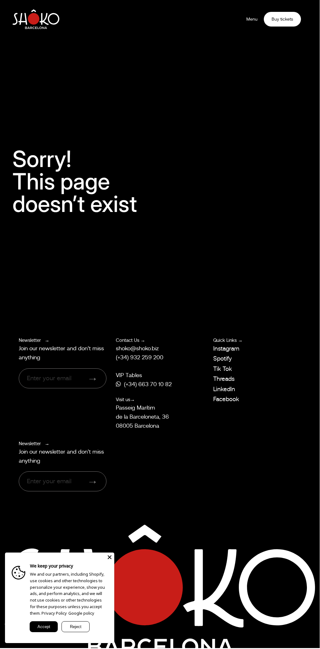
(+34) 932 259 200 (139, 357)
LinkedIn (224, 389)
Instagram (226, 348)
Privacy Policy (54, 613)
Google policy (81, 613)
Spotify (222, 358)
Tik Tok (222, 369)
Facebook (226, 399)
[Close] (109, 557)
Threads (223, 379)
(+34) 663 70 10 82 (148, 384)
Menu (252, 19)
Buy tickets (282, 19)
